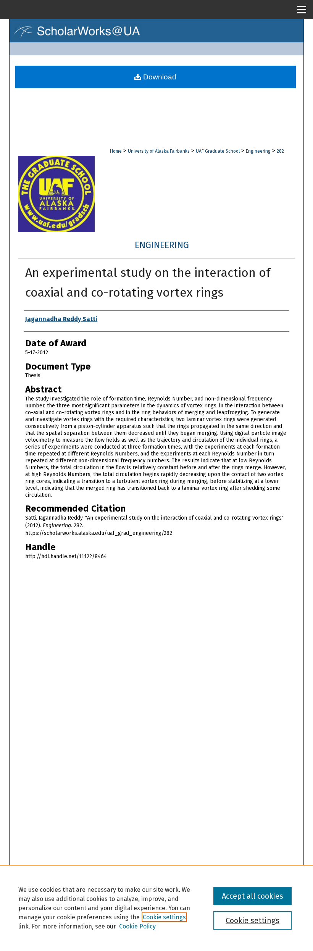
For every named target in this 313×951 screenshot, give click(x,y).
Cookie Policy (137, 926)
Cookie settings (164, 917)
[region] (156, 908)
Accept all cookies (252, 896)
